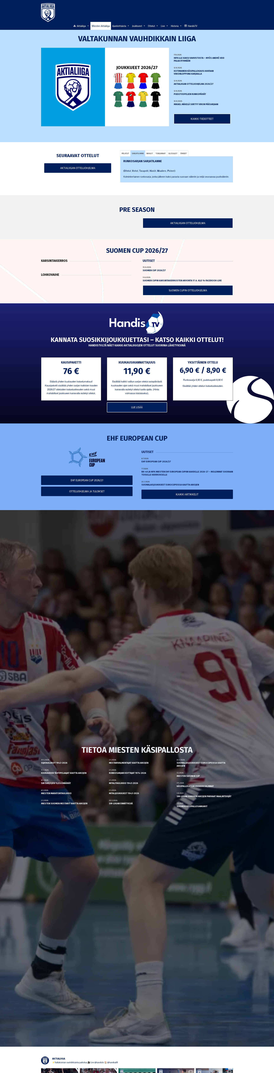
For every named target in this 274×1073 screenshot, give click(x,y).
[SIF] (143, 99)
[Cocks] (131, 81)
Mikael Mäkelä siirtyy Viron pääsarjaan (196, 104)
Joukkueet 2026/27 (137, 67)
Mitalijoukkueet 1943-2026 (124, 793)
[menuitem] (231, 26)
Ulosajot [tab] (172, 153)
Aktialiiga (81, 25)
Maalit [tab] (150, 153)
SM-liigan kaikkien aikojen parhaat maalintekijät (204, 796)
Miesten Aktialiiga (101, 25)
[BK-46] (118, 81)
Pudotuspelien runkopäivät (190, 94)
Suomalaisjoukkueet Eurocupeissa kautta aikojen (170, 484)
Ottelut (151, 25)
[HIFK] (131, 99)
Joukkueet (137, 25)
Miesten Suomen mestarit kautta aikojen (64, 803)
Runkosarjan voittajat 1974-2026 (127, 773)
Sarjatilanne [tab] (138, 153)
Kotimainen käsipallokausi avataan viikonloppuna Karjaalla (194, 72)
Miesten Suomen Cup (188, 776)
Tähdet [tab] (183, 153)
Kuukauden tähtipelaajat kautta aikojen (63, 773)
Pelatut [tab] (125, 153)
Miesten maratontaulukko (56, 793)
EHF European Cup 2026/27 (156, 461)
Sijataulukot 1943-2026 (54, 763)
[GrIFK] (118, 99)
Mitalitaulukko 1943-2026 (123, 783)
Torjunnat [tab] (161, 153)
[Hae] (231, 25)
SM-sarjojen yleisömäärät (56, 783)
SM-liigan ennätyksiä (121, 803)
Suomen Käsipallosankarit (192, 806)
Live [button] (163, 25)
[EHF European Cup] (86, 457)
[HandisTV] (137, 323)
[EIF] (155, 81)
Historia (175, 25)
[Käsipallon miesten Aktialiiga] (48, 12)
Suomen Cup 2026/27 (154, 270)
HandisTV (192, 25)
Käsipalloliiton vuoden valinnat (195, 786)
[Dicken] (143, 81)
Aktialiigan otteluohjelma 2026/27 (193, 84)
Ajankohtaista (119, 25)
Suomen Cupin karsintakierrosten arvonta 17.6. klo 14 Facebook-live (182, 280)
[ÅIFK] (155, 99)
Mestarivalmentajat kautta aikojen (128, 763)
